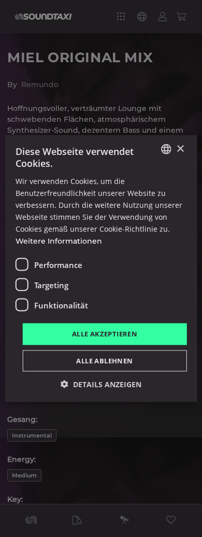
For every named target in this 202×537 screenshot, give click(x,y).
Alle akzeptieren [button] (104, 333)
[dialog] (101, 268)
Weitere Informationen (59, 241)
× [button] (180, 148)
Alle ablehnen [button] (104, 360)
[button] (101, 384)
